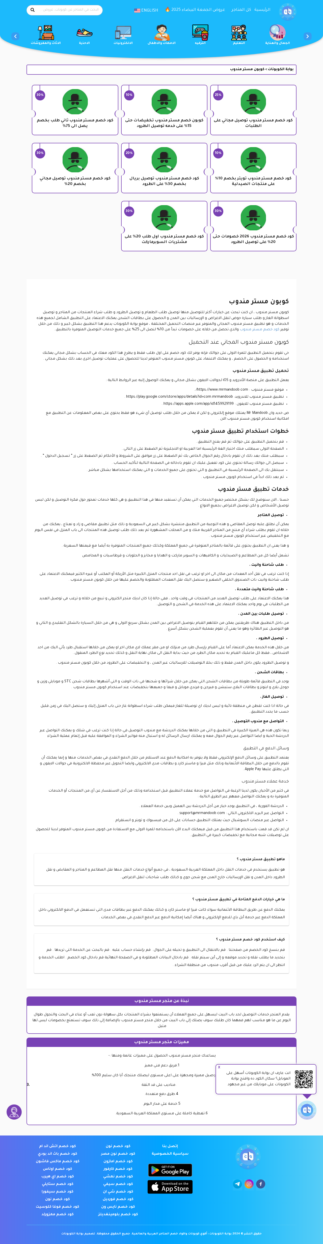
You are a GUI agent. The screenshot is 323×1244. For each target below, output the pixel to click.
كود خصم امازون (118, 1162)
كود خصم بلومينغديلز (118, 1215)
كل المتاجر (241, 10)
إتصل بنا (170, 1147)
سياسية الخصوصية (170, 1154)
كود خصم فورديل (118, 1200)
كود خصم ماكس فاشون (57, 1162)
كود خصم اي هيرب (57, 1177)
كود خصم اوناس (57, 1169)
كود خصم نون (118, 1147)
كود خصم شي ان (118, 1192)
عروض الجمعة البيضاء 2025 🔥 (195, 10)
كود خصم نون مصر (118, 1154)
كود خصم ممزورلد (57, 1215)
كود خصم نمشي (118, 1177)
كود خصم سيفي (118, 1184)
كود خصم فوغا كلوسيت (57, 1207)
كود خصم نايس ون (118, 1207)
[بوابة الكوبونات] (288, 12)
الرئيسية (262, 10)
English (149, 11)
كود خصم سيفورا (57, 1192)
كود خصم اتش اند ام (57, 1147)
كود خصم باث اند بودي (57, 1154)
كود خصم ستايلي (57, 1184)
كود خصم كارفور (118, 1169)
